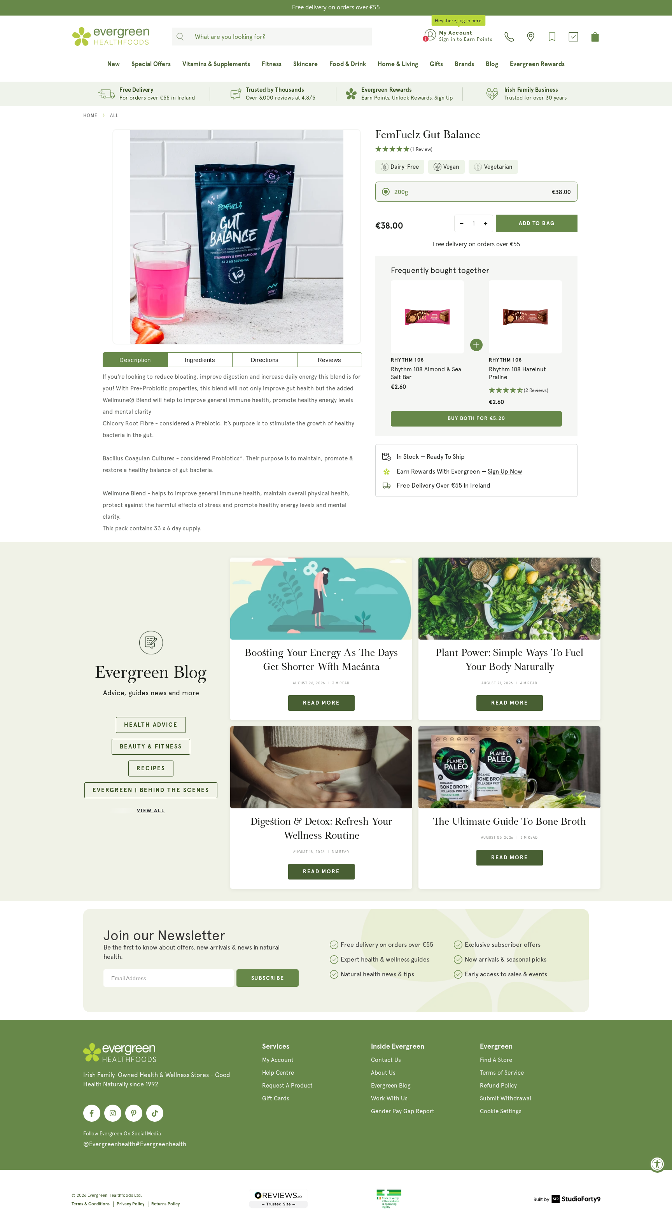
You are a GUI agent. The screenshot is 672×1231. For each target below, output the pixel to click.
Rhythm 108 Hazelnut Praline (517, 373)
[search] (180, 36)
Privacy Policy (130, 1204)
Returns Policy (165, 1204)
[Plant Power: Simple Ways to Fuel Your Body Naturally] (509, 599)
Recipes (150, 768)
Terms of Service (502, 1072)
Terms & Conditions (91, 1204)
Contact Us (386, 1059)
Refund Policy (498, 1085)
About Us (383, 1072)
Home (90, 115)
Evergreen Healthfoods (110, 1195)
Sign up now (505, 471)
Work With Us (389, 1098)
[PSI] (388, 1207)
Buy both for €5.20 (476, 418)
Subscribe (267, 978)
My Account (278, 1059)
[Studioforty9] (567, 1200)
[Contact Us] (509, 37)
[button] (476, 149)
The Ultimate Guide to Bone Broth (509, 821)
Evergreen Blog (391, 1085)
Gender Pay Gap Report (402, 1111)
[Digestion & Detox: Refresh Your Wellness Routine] (321, 767)
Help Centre (278, 1072)
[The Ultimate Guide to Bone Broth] (509, 767)
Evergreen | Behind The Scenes (151, 790)
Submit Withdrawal (505, 1098)
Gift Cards (275, 1098)
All (114, 115)
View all (151, 810)
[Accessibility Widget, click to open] (657, 1164)
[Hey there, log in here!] (430, 36)
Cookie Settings (501, 1111)
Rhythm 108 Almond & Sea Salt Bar (426, 373)
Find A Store (496, 1059)
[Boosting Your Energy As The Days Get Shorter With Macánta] (321, 599)
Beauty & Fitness (151, 747)
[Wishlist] (552, 37)
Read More (321, 703)
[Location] (531, 37)
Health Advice (151, 725)
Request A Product (287, 1085)
